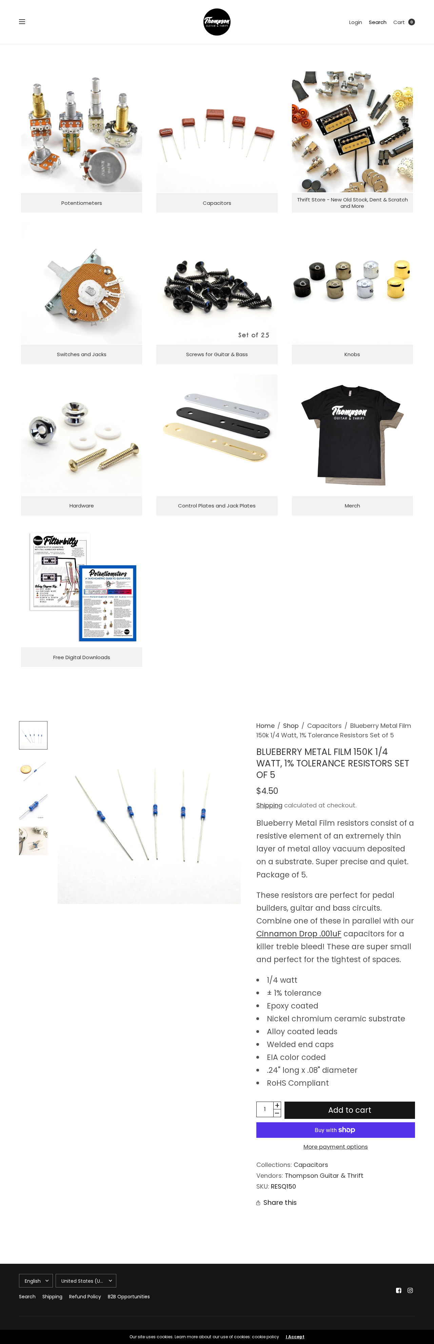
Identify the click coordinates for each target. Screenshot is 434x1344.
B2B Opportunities (129, 1296)
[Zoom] (149, 812)
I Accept (295, 1337)
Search (378, 22)
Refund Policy (85, 1296)
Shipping (269, 805)
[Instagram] (410, 1290)
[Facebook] (399, 1290)
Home (265, 725)
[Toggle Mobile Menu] (26, 22)
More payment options (335, 1147)
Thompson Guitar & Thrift (324, 1175)
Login (355, 22)
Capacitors (311, 1165)
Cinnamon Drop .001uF (298, 933)
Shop (291, 725)
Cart (399, 22)
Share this (280, 1202)
